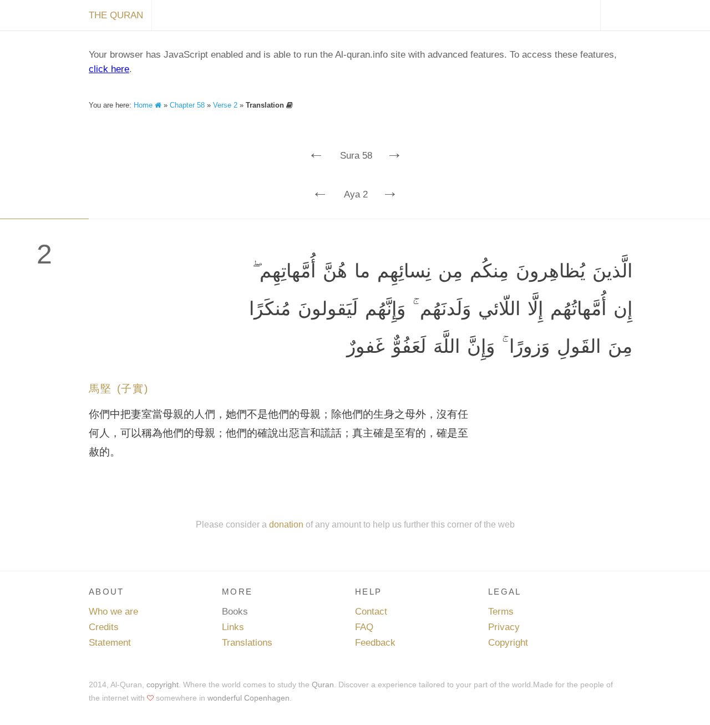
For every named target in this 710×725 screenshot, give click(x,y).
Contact (371, 611)
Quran (323, 684)
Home (144, 105)
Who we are (113, 611)
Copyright (508, 642)
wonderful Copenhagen (248, 697)
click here (109, 69)
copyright (162, 684)
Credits (104, 627)
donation (286, 524)
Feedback (375, 642)
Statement (110, 642)
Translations (247, 642)
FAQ (364, 627)
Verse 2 (225, 105)
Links (233, 627)
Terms (501, 611)
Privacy (504, 627)
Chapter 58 (187, 105)
